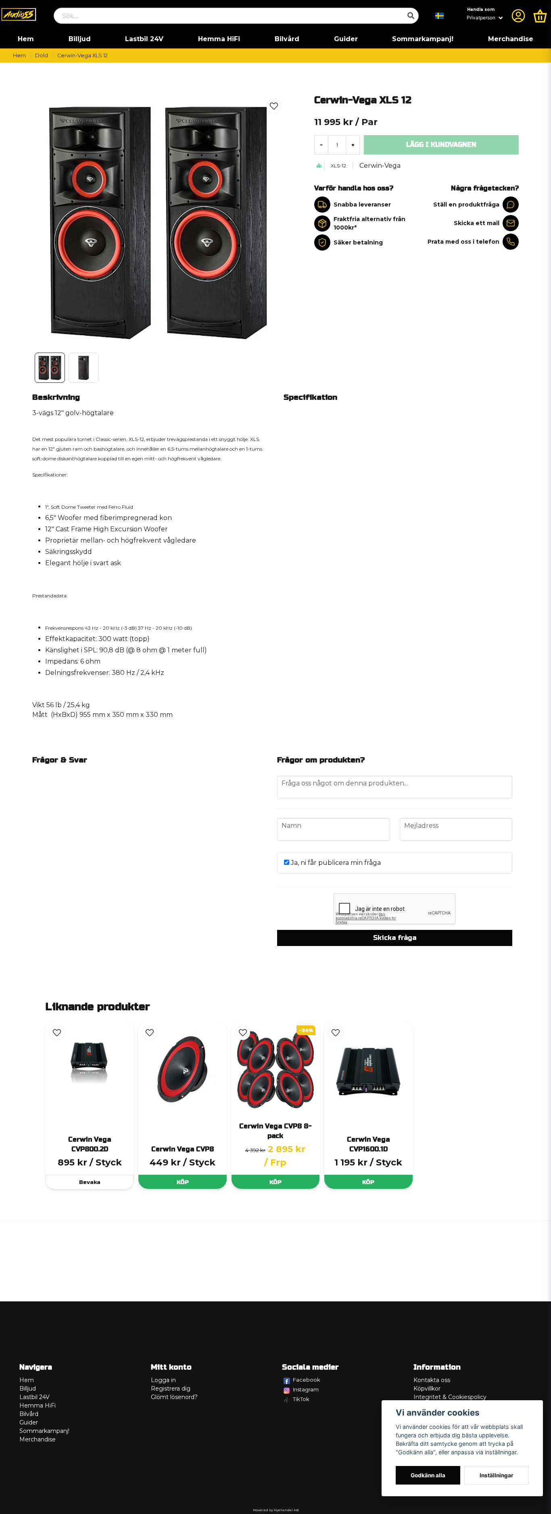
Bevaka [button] (89, 1182)
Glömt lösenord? (174, 1397)
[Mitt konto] (518, 16)
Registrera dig (170, 1388)
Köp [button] (275, 1182)
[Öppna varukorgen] (540, 16)
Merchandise (510, 39)
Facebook (306, 1379)
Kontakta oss (431, 1380)
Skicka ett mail (476, 223)
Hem (26, 39)
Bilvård (287, 39)
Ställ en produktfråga (466, 204)
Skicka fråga (394, 938)
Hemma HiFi (219, 39)
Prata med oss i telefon (463, 241)
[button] (440, 16)
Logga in (163, 1380)
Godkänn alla (428, 1475)
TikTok (301, 1399)
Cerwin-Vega (380, 165)
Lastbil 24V (144, 39)
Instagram (306, 1389)
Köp (183, 1182)
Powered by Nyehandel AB (275, 1510)
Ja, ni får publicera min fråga (335, 863)
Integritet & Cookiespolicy (449, 1397)
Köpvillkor (426, 1388)
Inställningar (496, 1475)
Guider (346, 39)
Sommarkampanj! (422, 39)
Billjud (80, 39)
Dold (41, 55)
